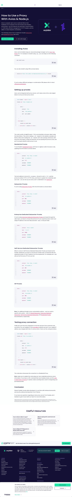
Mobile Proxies (22, 464)
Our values (3, 461)
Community (3, 474)
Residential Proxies (8, 34)
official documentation (20, 84)
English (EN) (63, 1)
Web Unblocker (22, 473)
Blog (38, 473)
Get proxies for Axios (7, 38)
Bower (16, 53)
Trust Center (57, 462)
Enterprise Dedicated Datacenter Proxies (32, 217)
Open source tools (40, 471)
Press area (3, 465)
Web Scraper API (22, 479)
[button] (5, 1)
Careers (2, 468)
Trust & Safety (57, 464)
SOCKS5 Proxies (22, 462)
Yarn (53, 52)
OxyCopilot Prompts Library (42, 474)
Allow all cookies (62, 484)
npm (51, 52)
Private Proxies (22, 467)
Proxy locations (4, 1)
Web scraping (39, 477)
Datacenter (29, 32)
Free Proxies (21, 468)
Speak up (57, 467)
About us (3, 459)
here (27, 491)
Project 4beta (4, 471)
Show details (17, 494)
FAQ (38, 476)
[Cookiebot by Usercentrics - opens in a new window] (7, 495)
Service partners (4, 464)
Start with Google (22, 38)
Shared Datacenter (35, 313)
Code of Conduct (58, 468)
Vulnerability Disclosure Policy (61, 465)
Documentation (40, 464)
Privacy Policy (57, 459)
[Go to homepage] (8, 450)
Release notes (40, 468)
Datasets (38, 459)
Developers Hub (40, 470)
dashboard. (49, 179)
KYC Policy (57, 461)
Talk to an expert (65, 450)
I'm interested (66, 443)
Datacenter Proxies (27, 186)
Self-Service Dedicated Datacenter (29, 314)
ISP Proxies (21, 465)
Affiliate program (4, 462)
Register (57, 450)
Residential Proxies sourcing (6, 467)
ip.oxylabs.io (36, 327)
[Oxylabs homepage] (5, 5)
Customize (62, 488)
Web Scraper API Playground (42, 467)
